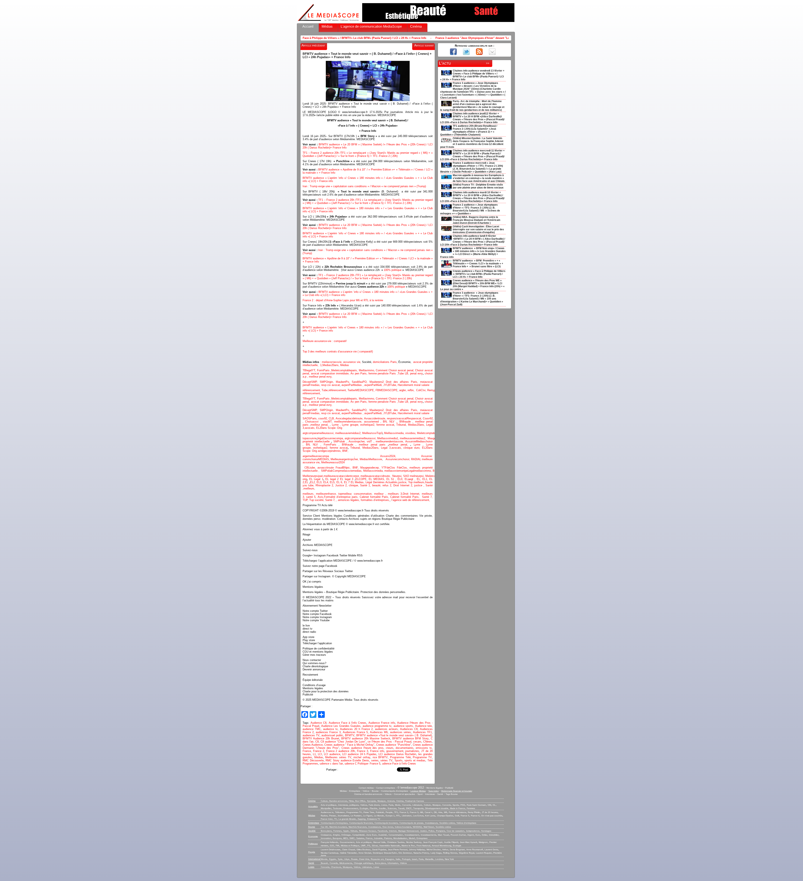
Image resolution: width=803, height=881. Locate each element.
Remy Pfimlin (474, 812)
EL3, (320, 482)
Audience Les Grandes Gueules (341, 725)
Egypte (332, 859)
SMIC (352, 838)
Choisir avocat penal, (402, 398)
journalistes (412, 751)
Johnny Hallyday (417, 849)
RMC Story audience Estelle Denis (347, 760)
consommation (363, 493)
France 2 (318, 751)
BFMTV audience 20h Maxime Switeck (365, 738)
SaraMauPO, (361, 381)
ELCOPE (361, 479)
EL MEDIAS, (377, 479)
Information (392, 863)
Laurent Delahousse (330, 849)
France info (377, 751)
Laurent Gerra (491, 849)
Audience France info (381, 722)
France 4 (475, 815)
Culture (324, 801)
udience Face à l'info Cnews (399, 763)
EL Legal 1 (316, 479)
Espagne (389, 859)
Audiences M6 (379, 732)
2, (360, 433)
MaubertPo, (344, 381)
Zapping (362, 819)
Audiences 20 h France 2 (356, 729)
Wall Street (428, 827)
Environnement (350, 808)
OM (489, 805)
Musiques (347, 867)
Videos (388, 794)
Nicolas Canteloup (329, 853)
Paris (391, 805)
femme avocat (385, 424)
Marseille (429, 859)
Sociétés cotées (447, 823)
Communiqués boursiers (386, 823)
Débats (353, 831)
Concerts (406, 805)
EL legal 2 (332, 479)
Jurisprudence (472, 831)
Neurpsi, (397, 476)
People (389, 812)
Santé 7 (330, 500)
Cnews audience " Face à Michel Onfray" (349, 744)
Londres (439, 859)
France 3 (362, 751)
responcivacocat (397, 418)
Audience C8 (318, 722)
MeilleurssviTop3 (372, 433)
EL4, (326, 482)
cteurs (389, 747)
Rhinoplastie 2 (324, 485)
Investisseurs (431, 823)
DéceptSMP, (311, 381)
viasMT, (328, 421)
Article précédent (313, 45)
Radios (324, 815)
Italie (398, 859)
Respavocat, (415, 418)
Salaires (360, 838)
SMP (323, 381)
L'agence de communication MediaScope (371, 26)
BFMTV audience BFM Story (410, 738)
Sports (399, 760)
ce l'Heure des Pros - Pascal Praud (389, 741)
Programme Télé (400, 757)
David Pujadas (379, 849)
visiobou (410, 433)
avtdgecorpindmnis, (330, 450)
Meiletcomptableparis (344, 370)
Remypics (433, 390)
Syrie (340, 859)
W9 (445, 812)
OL (494, 805)
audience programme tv (377, 725)
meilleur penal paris (372, 444)
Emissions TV (373, 819)
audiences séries (400, 732)
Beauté (324, 863)
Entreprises (354, 791)
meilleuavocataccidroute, (376, 476)
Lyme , (420, 444)
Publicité (449, 788)
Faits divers (374, 805)
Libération (407, 815)
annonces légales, (349, 500)
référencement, (312, 390)
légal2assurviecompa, (331, 438)
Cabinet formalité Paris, (375, 496)
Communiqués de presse (411, 823)
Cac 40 (324, 827)
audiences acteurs (386, 729)
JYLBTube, (390, 385)
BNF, (345, 450)
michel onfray (361, 757)
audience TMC (312, 729)
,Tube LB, (403, 401)
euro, (418, 447)
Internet (392, 831)
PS (368, 845)
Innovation (326, 838)
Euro (478, 835)
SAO (406, 476)
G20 (332, 845)
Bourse (375, 791)
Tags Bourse (452, 794)
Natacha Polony (421, 853)
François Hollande (329, 842)
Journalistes (343, 815)
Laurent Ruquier (484, 853)
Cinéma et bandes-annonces (368, 794)
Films (351, 801)
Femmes (471, 808)
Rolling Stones (450, 853)
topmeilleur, (346, 493)
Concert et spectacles (404, 794)
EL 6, (340, 482)
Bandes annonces (338, 801)
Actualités (313, 806)
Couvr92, (429, 418)
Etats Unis (364, 859)
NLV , (393, 421)
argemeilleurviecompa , (341, 456)
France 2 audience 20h (340, 751)
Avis (320, 496)
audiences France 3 (328, 732)
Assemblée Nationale (389, 845)
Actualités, (391, 482)
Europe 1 (390, 815)
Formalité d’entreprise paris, (342, 496)
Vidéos (366, 791)
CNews (427, 741)
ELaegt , (411, 479)
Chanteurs (336, 867)
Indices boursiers (403, 827)
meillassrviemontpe (396, 470)
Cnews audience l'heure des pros (362, 747)
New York (449, 859)
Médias (327, 26)
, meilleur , (380, 493)
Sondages (486, 831)
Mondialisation (400, 838)
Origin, (331, 381)
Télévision (340, 812)
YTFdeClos (389, 467)
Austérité (382, 835)
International (314, 859)
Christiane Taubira (395, 842)
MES (345, 838)
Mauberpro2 (378, 381)
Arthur (445, 849)
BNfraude (407, 421)
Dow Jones (387, 827)
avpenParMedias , (352, 385)
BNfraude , (350, 444)
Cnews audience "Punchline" (393, 744)
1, (320, 365)
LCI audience (332, 754)
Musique (381, 801)
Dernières (379, 482)
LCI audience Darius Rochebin (397, 754)
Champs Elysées (445, 815)
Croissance (326, 835)
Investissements (428, 835)
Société (312, 831)
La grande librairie (347, 819)
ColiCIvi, (421, 390)
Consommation (396, 835)
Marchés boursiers (338, 827)
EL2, (313, 482)
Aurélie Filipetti (451, 842)
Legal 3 (386, 447)
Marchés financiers (358, 827)
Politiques (313, 844)
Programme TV (422, 757)
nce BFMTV (380, 757)
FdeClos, (403, 467)
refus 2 (386, 485)
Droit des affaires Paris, (403, 381)
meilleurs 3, (395, 493)
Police (431, 831)
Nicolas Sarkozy (413, 842)
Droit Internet (411, 493)
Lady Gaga (436, 853)
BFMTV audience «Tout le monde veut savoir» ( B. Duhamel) (394, 735)
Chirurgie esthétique (363, 863)
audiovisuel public (332, 735)
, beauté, (376, 485)
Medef (412, 838)
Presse (332, 815)
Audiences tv (327, 812)
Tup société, (317, 500)
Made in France (457, 808)
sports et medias (414, 760)
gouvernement (394, 751)
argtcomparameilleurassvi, (319, 433)
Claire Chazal (348, 849)
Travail (401, 808)
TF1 (396, 812)
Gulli (457, 815)
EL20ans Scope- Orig (329, 427)
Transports (418, 808)
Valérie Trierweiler (348, 853)
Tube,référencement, (334, 390)
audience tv (330, 729)
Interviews (430, 794)
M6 (421, 812)
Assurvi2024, (400, 456)
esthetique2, (368, 424)
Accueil (307, 26)
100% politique (393, 269)
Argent (470, 835)
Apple (346, 831)
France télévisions (457, 812)
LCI (320, 754)
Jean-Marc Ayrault (468, 842)
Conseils (334, 863)
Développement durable (436, 808)
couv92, (323, 418)
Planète (373, 808)
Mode (397, 805)
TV (335, 819)
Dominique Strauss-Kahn (385, 853)
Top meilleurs (416, 482)
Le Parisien (356, 815)
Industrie (378, 838)
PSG (462, 805)
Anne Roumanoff (474, 849)
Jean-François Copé (432, 842)
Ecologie (364, 808)
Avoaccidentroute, (375, 418)
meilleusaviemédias (347, 433)
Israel (414, 859)
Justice (423, 831)
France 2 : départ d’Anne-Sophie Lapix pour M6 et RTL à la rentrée (343, 300)
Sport (420, 794)
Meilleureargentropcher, (345, 459)
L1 (314, 754)
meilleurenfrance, (327, 493)
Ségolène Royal (466, 853)
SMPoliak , (341, 441)
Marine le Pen (408, 845)
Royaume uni (377, 859)
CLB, (332, 418)
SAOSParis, (310, 418)
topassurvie (310, 438)
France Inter (326, 819)
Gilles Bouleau (364, 849)
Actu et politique (328, 805)
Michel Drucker (434, 849)
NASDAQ (417, 827)
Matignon (483, 842)
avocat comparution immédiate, (330, 401)
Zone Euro (371, 835)
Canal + (428, 812)
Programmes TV (354, 812)
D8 (435, 812)
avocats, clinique (402, 447)
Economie (313, 836)
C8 (317, 741)
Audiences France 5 (355, 732)
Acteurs (391, 801)
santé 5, (311, 496)
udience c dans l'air (331, 763)
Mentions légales (434, 788)
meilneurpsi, (417, 476)
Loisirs (311, 867)
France (307, 751)
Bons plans (326, 831)
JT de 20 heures (490, 812)
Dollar (484, 835)
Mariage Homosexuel (408, 831)
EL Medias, (358, 482)
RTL (398, 815)
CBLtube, (311, 467)
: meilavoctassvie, (331, 362)
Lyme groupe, (351, 424)
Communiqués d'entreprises (394, 791)
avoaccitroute (326, 467)
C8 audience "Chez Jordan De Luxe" (343, 741)
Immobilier (494, 835)
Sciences (391, 808)
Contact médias (366, 788)
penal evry (416, 373)
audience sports (403, 725)
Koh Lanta (430, 815)
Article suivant (424, 45)
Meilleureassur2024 (333, 462)
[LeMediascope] (328, 22)
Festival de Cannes (414, 801)
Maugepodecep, (370, 467)
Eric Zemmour (405, 853)
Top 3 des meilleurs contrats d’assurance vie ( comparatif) (338, 351)
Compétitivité (358, 835)
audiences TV (311, 735)
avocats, (310, 427)
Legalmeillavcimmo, (420, 470)
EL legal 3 (346, 479)
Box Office (360, 801)
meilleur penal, (399, 444)
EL (306, 482)
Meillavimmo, (367, 370)
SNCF (409, 808)
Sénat (375, 845)
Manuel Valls (379, 842)
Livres (384, 805)
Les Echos (418, 815)
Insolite (382, 808)
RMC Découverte (313, 760)
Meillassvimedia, (394, 433)
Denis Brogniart (457, 849)
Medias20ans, (331, 365)
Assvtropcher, (358, 441)
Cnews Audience (313, 744)
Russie (354, 859)
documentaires (404, 747)
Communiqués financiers (361, 823)
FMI (337, 845)
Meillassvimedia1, (388, 438)
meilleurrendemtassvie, (390, 441)
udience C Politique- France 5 (362, 763)
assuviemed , (373, 421)
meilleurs (308, 488)
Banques (337, 838)
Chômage (346, 835)
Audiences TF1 (422, 732)
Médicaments (345, 863)
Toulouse (337, 808)
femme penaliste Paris (382, 401)
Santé (440, 794)
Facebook (382, 831)
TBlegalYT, (310, 370)
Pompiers (440, 831)
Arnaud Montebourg (441, 845)
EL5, (333, 482)
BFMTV (349, 735)
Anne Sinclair (364, 853)
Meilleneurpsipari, (313, 476)
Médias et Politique (350, 845)
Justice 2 (341, 485)
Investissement (412, 835)
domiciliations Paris (384, 362)
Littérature (417, 805)
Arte (440, 812)
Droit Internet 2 (402, 485)
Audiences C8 (409, 729)
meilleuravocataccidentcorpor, (342, 476)
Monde (324, 859)
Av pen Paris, (359, 401)
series (374, 760)
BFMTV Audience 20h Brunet (321, 738)
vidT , (371, 441)
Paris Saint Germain (476, 805)
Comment (382, 370)
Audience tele (423, 725)
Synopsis (371, 801)
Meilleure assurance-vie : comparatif (325, 341)
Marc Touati (443, 835)
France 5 (465, 815)
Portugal (406, 859)
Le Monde (379, 815)
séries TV (386, 760)
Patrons (388, 838)
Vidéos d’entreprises (466, 823)
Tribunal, (402, 424)
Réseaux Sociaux (367, 831)
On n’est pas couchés (491, 815)
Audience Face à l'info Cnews (347, 722)
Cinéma (416, 26)
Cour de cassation (455, 831)
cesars (417, 741)
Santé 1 (365, 485)
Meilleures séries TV (338, 757)
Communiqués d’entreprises (334, 823)
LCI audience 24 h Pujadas (359, 754)
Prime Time (368, 812)
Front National (423, 845)
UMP (363, 845)
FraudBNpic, (344, 467)
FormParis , (324, 370)
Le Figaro (367, 815)
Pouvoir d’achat (458, 835)
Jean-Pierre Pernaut (397, 849)
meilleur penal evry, (321, 404)
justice (418, 485)
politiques (354, 805)
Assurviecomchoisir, (398, 459)
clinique (353, 485)
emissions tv (424, 747)
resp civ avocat (330, 385)
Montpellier (326, 808)
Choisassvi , (314, 421)
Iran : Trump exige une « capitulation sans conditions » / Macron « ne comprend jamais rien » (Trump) (365, 186)
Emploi (336, 835)
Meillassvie (375, 459)
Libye (346, 859)
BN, (309, 444)
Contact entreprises (385, 788)
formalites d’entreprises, (375, 500)
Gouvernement (347, 842)
